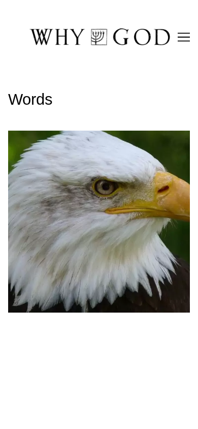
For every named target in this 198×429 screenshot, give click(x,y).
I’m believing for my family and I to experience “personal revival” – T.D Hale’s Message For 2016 (97, 142)
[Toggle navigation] (184, 37)
